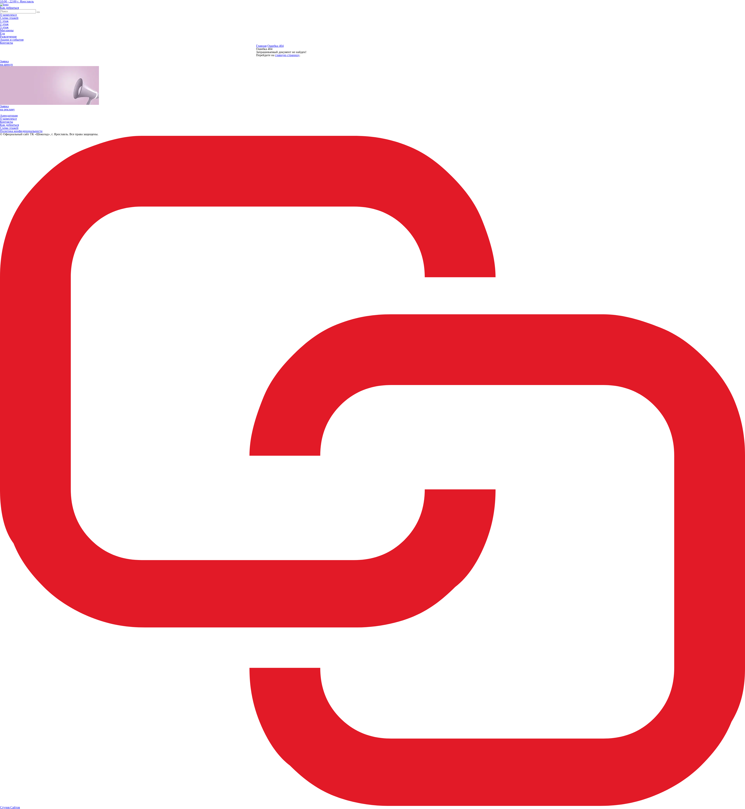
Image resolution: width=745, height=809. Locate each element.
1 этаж (4, 21)
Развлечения (8, 36)
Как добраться (9, 125)
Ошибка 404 (275, 45)
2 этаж (4, 24)
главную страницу (287, 55)
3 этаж (4, 27)
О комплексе (8, 14)
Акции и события (11, 39)
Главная (261, 45)
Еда (2, 33)
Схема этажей (9, 18)
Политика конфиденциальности (21, 131)
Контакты (6, 42)
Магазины (7, 30)
